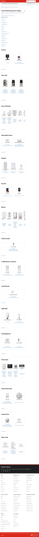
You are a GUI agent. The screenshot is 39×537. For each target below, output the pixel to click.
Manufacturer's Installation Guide (7, 145)
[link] (31, 3)
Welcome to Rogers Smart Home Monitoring (7, 15)
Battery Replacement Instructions (5, 172)
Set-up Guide (7, 62)
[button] (35, 1)
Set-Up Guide (5, 89)
